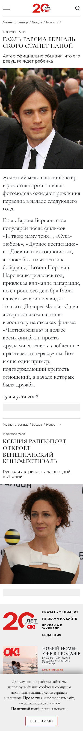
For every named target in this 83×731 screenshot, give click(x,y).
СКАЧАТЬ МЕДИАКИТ (60, 612)
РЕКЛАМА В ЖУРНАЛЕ (52, 626)
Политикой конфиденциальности (38, 708)
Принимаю (41, 721)
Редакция (51, 635)
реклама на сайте (59, 618)
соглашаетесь (35, 703)
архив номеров (52, 669)
